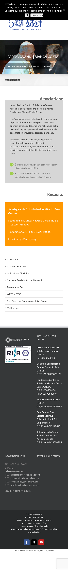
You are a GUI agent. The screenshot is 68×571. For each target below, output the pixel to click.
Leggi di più (37, 15)
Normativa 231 (34, 532)
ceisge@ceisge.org (14, 471)
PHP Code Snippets (22, 551)
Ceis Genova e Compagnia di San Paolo (27, 301)
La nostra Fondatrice (17, 266)
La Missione (13, 259)
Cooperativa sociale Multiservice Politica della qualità (34, 529)
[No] (64, 10)
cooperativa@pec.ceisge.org (24, 478)
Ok (26, 15)
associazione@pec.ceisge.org (25, 474)
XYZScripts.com (47, 551)
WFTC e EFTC (14, 294)
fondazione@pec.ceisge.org (24, 481)
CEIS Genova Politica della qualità (34, 526)
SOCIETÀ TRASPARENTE (18, 490)
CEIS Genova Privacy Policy (34, 523)
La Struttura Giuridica (18, 273)
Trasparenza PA (15, 287)
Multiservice (13, 308)
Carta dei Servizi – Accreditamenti (24, 280)
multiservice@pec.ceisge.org (25, 485)
